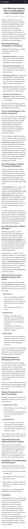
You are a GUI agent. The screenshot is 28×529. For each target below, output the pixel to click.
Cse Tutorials (5, 2)
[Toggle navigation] (25, 2)
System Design (21, 16)
